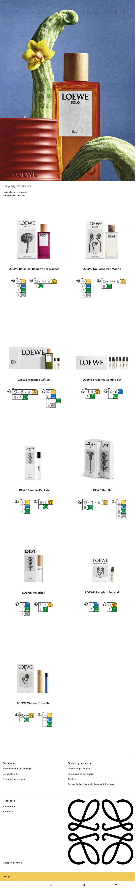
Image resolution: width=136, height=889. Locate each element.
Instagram (10, 806)
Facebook (10, 801)
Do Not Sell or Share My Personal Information (91, 784)
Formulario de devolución (81, 774)
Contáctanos (9, 763)
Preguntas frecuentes (14, 779)
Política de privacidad (79, 769)
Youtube (9, 811)
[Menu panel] (19, 885)
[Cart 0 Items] (116, 885)
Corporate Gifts (10, 774)
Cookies (72, 779)
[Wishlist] (84, 885)
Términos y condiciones (80, 763)
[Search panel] (51, 885)
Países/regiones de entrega (17, 769)
